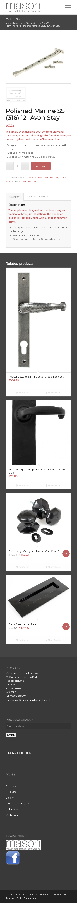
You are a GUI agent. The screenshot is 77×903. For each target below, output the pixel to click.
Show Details (53, 392)
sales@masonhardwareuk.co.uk (31, 699)
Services (11, 786)
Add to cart (41, 166)
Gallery (10, 797)
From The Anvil (35, 177)
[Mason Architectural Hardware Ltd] (32, 7)
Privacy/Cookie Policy (18, 752)
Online (62, 177)
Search (11, 735)
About (9, 780)
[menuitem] (66, 7)
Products (11, 791)
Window (10, 181)
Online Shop (15, 19)
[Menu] (66, 7)
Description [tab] (14, 197)
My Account (13, 815)
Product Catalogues (17, 803)
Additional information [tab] (37, 197)
